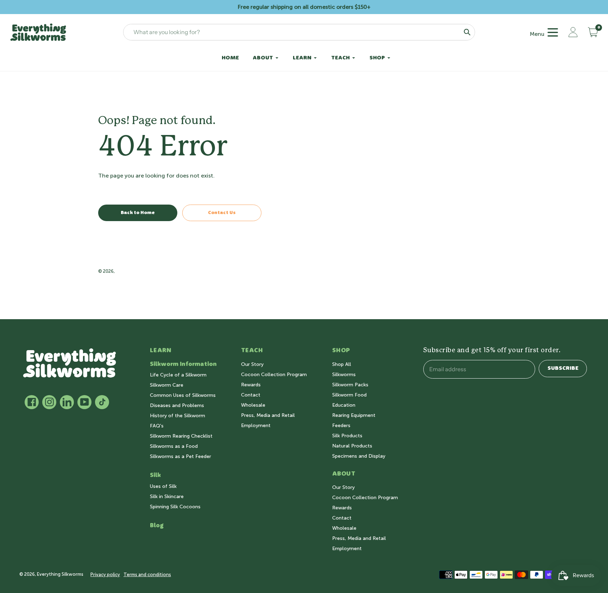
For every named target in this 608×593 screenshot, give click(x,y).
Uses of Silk (163, 486)
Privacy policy (105, 574)
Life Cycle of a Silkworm (178, 375)
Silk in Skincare (167, 496)
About (344, 474)
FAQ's (157, 426)
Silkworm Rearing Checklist (181, 436)
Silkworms (344, 375)
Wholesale (253, 405)
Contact (250, 395)
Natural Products (352, 446)
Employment (256, 425)
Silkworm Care (166, 385)
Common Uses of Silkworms (183, 395)
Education (343, 405)
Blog (157, 526)
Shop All (341, 364)
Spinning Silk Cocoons (175, 507)
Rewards (251, 385)
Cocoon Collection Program (274, 375)
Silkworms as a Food (174, 446)
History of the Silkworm (177, 416)
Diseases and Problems (177, 405)
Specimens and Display (358, 456)
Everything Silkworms (139, 271)
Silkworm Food (349, 395)
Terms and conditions (147, 574)
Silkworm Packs (350, 385)
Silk (155, 475)
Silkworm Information (183, 364)
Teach (252, 350)
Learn (161, 350)
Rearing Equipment (353, 415)
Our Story (252, 364)
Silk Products (347, 436)
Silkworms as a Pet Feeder (180, 456)
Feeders (341, 425)
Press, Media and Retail (268, 415)
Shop (341, 350)
